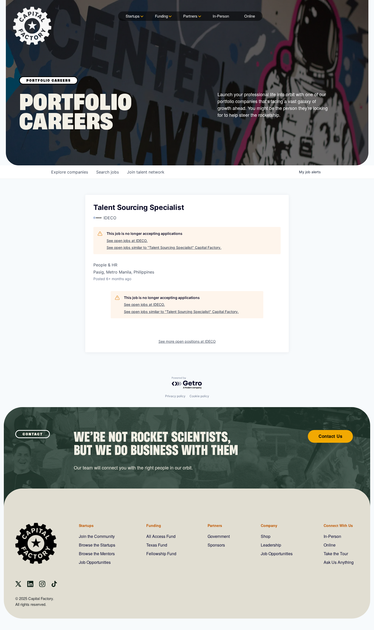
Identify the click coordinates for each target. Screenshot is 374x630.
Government (219, 536)
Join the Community (97, 536)
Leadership (271, 545)
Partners (190, 16)
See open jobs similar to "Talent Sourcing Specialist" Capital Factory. (164, 247)
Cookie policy (199, 396)
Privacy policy (175, 396)
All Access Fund (161, 536)
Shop (265, 536)
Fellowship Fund (161, 553)
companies (69, 172)
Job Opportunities (95, 562)
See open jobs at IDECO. (127, 240)
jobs (107, 172)
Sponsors (216, 545)
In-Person (221, 16)
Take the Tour (336, 553)
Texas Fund (156, 545)
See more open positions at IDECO (187, 341)
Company (269, 525)
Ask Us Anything (339, 562)
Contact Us (330, 436)
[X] (18, 585)
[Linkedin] (30, 585)
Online (249, 16)
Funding (161, 16)
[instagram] (42, 585)
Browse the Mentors (97, 553)
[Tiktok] (54, 585)
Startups (133, 16)
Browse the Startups (97, 545)
